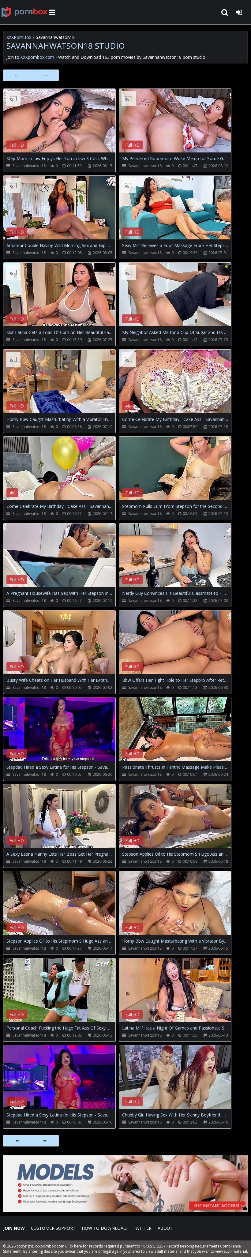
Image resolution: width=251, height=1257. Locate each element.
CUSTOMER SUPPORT (53, 1228)
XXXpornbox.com (24, 12)
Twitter (142, 1228)
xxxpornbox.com (49, 1246)
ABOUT (165, 1228)
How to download (104, 1228)
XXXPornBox (18, 37)
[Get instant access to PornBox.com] (125, 1210)
